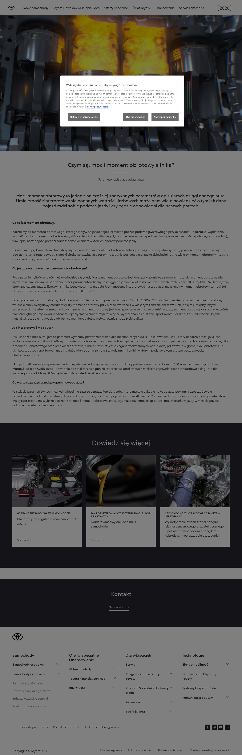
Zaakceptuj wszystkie (165, 116)
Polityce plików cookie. (97, 106)
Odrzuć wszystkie (135, 116)
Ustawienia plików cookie (84, 116)
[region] (122, 101)
